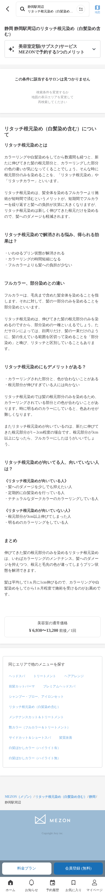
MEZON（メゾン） (19, 797)
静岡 (92, 797)
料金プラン (26, 868)
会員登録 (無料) (78, 868)
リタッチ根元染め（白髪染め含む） (61, 797)
